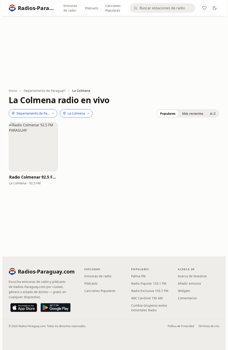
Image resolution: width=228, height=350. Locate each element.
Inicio (13, 91)
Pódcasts (91, 8)
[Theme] (214, 8)
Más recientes (192, 113)
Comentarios (187, 298)
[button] (33, 146)
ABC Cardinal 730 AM (147, 298)
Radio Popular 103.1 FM (148, 283)
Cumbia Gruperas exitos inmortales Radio (149, 307)
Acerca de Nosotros (192, 276)
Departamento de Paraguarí (44, 91)
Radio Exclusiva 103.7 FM (149, 291)
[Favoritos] (204, 8)
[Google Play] (56, 307)
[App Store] (24, 307)
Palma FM (138, 276)
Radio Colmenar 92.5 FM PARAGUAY (33, 177)
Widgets (184, 291)
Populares (167, 113)
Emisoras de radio (70, 8)
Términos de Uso (208, 326)
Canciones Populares (113, 8)
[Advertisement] (114, 53)
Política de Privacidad (181, 326)
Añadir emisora (189, 283)
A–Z (213, 113)
